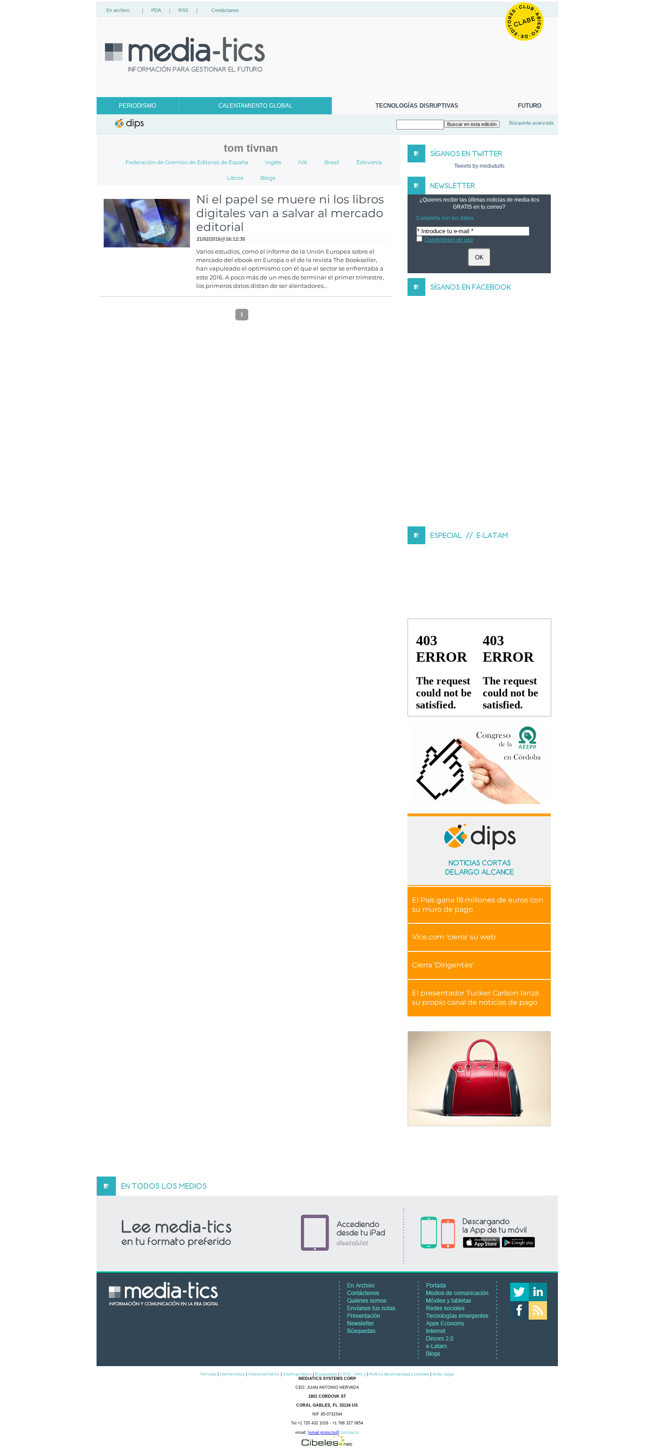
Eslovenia (369, 162)
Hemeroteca (232, 1373)
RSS (183, 10)
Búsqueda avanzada (531, 122)
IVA (302, 162)
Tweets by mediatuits (479, 166)
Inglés (273, 162)
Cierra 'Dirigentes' (443, 965)
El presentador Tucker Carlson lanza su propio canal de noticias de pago (475, 998)
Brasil (331, 162)
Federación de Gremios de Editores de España (186, 162)
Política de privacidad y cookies (399, 1373)
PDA (156, 10)
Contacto (349, 1432)
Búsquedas (326, 1373)
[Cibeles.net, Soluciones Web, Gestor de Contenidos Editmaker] (327, 1443)
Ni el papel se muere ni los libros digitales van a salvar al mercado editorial (290, 213)
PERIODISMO (137, 105)
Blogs (267, 177)
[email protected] (323, 1432)
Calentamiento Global (255, 105)
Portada (208, 1373)
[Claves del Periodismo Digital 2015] (479, 763)
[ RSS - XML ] (352, 1373)
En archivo (117, 10)
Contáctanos (225, 10)
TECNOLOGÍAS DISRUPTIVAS (416, 105)
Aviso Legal (443, 1373)
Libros (235, 177)
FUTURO (529, 105)
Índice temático (263, 1373)
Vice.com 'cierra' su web (454, 937)
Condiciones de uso (448, 240)
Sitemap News (297, 1373)
